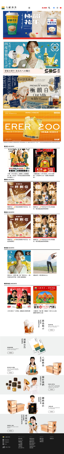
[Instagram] (57, 7)
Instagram (7, 441)
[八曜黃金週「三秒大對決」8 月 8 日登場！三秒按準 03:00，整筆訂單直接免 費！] (45, 160)
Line (6, 444)
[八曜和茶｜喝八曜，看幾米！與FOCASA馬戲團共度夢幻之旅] (45, 297)
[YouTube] (61, 7)
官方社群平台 (21, 447)
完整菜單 (31, 447)
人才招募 (20, 443)
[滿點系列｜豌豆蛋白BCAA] (45, 262)
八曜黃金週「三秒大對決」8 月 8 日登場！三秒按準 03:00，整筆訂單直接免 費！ (43, 175)
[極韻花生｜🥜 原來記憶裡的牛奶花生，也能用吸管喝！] (19, 193)
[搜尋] (49, 8)
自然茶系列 (32, 440)
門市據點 (42, 440)
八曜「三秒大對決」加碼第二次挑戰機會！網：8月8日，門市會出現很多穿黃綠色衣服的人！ (18, 175)
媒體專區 (20, 441)
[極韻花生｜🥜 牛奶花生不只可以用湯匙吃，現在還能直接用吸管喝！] (45, 193)
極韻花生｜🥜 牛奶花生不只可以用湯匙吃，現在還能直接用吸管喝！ (44, 208)
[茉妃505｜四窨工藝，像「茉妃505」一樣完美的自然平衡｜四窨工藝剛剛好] (19, 262)
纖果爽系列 (32, 441)
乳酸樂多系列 (32, 446)
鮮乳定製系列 (32, 443)
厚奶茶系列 (32, 444)
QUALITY (20, 440)
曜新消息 (42, 438)
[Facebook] (54, 7)
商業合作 (52, 438)
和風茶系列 (32, 438)
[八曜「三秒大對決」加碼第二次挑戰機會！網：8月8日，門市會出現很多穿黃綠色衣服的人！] (19, 160)
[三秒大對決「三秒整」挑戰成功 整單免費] (19, 297)
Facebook (7, 439)
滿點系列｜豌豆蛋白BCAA (40, 275)
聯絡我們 (20, 444)
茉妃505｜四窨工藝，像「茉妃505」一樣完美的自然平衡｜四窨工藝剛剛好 (18, 276)
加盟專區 (20, 446)
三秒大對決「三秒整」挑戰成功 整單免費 (18, 311)
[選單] (29, 8)
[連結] (9, 8)
